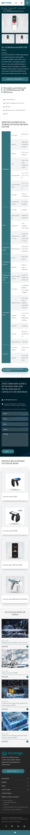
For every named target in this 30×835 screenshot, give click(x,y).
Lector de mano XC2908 (10, 531)
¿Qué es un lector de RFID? (10, 673)
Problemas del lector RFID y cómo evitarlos (14, 642)
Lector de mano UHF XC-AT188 (12, 565)
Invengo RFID (12, 8)
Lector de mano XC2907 (10, 496)
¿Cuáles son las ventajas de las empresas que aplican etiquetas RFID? (15, 704)
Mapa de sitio (5, 821)
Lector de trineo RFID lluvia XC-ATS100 (15, 599)
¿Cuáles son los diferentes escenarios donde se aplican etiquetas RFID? (14, 736)
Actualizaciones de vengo (15, 613)
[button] (3, 38)
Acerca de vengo (6, 789)
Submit (7, 451)
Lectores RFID (21, 8)
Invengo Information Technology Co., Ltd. (12, 818)
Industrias (4, 782)
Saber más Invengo (13, 771)
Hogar (5, 8)
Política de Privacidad (14, 821)
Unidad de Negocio (7, 793)
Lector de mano (7, 9)
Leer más (15, 646)
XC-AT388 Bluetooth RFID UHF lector (13, 11)
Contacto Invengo (15, 79)
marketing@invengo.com (10, 399)
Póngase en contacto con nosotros (10, 796)
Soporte (4, 786)
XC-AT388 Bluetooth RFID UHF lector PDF (15, 370)
